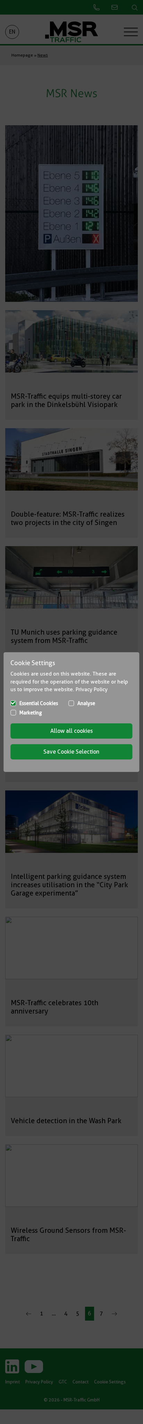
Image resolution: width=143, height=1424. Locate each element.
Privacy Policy (92, 689)
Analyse (86, 703)
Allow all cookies (71, 730)
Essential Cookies (38, 703)
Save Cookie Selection (71, 751)
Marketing (30, 712)
